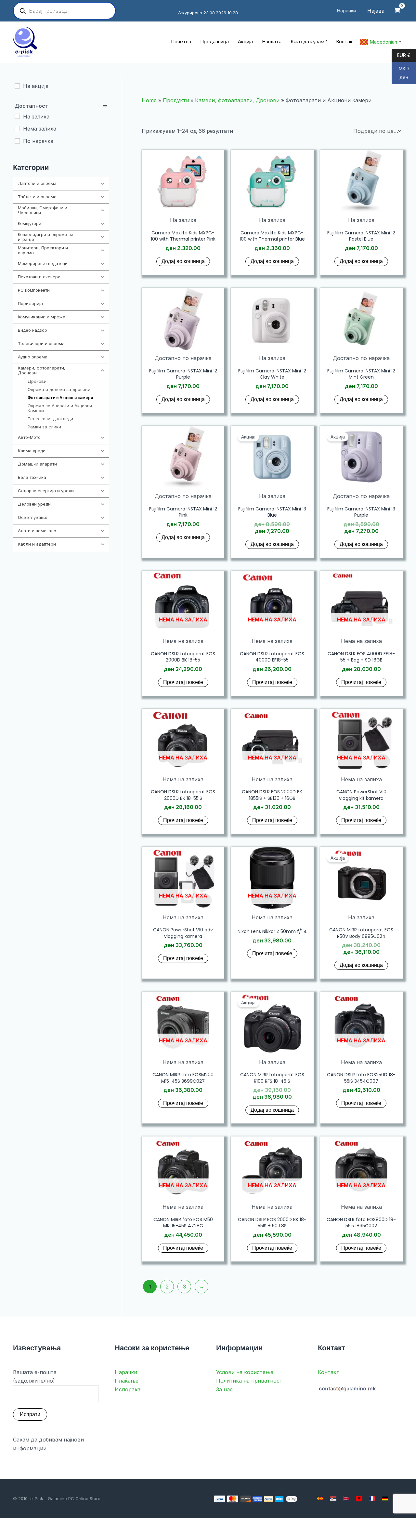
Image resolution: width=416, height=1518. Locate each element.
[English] (346, 1498)
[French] (372, 1498)
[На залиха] (17, 116)
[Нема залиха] (17, 128)
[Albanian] (359, 1498)
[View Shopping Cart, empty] (397, 11)
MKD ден (400, 73)
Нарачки (126, 1372)
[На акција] (17, 86)
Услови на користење (244, 1372)
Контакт (328, 1372)
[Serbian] (333, 1498)
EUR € (401, 55)
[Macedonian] (320, 1498)
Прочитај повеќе (183, 682)
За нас (224, 1389)
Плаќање (126, 1380)
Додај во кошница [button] (183, 261)
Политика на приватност (249, 1380)
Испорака (127, 1389)
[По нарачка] (17, 141)
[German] (385, 1498)
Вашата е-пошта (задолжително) (35, 1376)
